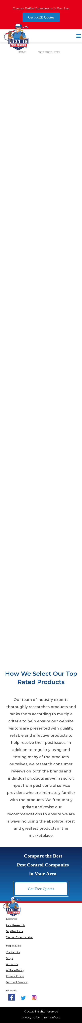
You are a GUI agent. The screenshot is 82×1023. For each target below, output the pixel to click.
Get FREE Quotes (41, 17)
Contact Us (13, 952)
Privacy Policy (15, 976)
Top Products (14, 931)
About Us (12, 964)
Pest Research (15, 925)
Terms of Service (16, 982)
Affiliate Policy (15, 970)
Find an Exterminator (19, 937)
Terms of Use (52, 1017)
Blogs (9, 958)
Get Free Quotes (41, 889)
